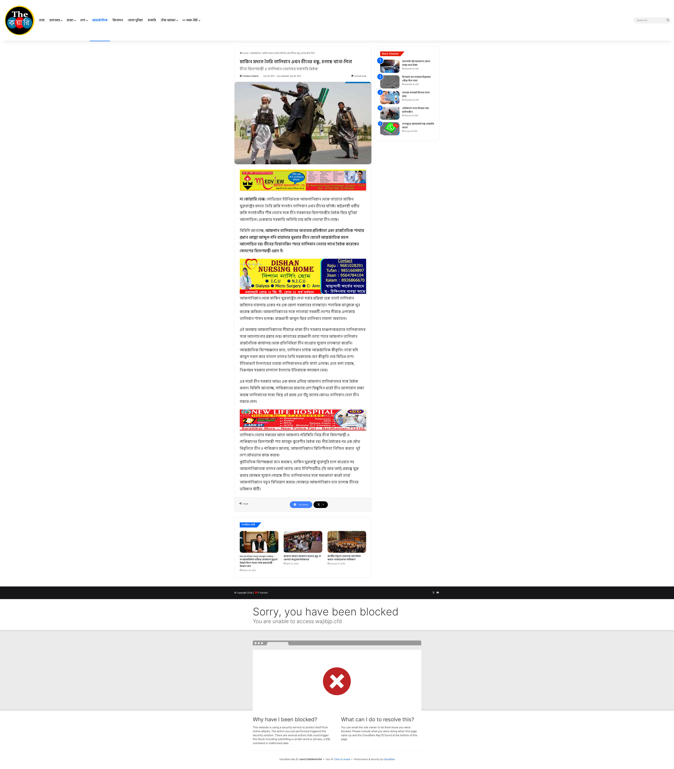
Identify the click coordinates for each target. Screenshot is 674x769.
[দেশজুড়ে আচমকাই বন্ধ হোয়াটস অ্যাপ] (389, 128)
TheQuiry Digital (250, 76)
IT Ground (262, 593)
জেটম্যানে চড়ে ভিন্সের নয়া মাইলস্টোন (415, 110)
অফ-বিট (192, 20)
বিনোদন (118, 20)
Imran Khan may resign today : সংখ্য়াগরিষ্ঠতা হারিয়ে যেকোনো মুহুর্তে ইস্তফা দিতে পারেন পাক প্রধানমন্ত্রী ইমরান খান (258, 561)
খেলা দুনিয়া (135, 20)
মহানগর (54, 20)
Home (245, 53)
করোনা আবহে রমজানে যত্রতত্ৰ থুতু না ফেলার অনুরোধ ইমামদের (302, 558)
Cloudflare (389, 759)
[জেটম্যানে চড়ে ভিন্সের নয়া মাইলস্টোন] (389, 113)
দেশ (82, 20)
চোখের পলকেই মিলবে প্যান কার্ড (416, 94)
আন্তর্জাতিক (100, 20)
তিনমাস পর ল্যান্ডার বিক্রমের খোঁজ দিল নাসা (416, 79)
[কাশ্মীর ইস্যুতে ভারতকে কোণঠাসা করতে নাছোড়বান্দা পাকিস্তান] (347, 542)
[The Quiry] (19, 20)
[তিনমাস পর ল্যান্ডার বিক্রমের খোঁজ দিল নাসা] (389, 81)
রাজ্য (70, 20)
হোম (42, 20)
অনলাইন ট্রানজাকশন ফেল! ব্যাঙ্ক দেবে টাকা (416, 63)
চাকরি (152, 20)
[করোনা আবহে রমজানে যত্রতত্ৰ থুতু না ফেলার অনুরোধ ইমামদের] (303, 542)
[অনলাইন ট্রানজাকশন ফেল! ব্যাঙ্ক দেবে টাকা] (389, 66)
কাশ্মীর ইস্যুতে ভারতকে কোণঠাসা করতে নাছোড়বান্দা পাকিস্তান (344, 558)
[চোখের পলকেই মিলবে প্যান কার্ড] (389, 97)
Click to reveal (342, 759)
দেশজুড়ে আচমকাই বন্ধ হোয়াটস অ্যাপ (418, 126)
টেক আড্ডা (168, 20)
